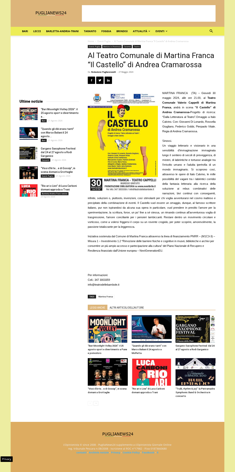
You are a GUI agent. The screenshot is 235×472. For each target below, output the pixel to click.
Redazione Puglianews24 (103, 72)
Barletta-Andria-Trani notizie (54, 193)
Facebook (148, 452)
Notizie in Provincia (112, 46)
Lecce (37, 31)
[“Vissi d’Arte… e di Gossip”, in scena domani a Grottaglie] (108, 372)
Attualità (140, 31)
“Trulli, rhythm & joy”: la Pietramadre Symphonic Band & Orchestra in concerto (195, 392)
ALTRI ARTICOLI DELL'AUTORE (127, 307)
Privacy (115, 452)
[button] (211, 31)
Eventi (160, 31)
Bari (25, 31)
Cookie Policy (131, 452)
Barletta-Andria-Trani (62, 31)
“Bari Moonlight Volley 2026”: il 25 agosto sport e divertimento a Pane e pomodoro (107, 349)
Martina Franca (105, 296)
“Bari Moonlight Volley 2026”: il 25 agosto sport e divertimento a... (60, 113)
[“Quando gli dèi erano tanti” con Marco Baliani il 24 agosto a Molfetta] (152, 329)
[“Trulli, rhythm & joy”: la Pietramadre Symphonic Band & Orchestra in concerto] (196, 372)
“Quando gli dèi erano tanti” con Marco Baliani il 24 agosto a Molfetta (149, 349)
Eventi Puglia (104, 41)
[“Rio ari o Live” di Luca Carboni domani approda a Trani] (152, 372)
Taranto (90, 31)
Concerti (45, 160)
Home (91, 41)
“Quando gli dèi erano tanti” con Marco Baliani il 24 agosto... (57, 132)
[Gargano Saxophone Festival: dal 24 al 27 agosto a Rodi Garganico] (196, 329)
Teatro (137, 46)
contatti (81, 452)
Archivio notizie (99, 452)
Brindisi (122, 31)
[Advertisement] (149, 13)
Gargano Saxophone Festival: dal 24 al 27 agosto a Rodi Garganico (58, 152)
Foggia (106, 31)
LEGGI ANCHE (97, 307)
